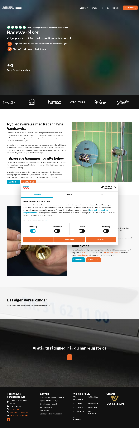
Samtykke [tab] (37, 194)
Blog (107, 8)
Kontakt (115, 8)
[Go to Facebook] (8, 420)
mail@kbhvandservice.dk (111, 252)
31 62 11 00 (29, 182)
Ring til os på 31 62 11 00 (23, 56)
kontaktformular (83, 255)
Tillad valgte (69, 240)
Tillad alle (100, 240)
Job (101, 8)
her (46, 220)
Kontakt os (13, 182)
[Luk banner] (115, 187)
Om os (94, 8)
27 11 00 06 (133, 2)
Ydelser (83, 8)
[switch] (57, 231)
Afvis (38, 240)
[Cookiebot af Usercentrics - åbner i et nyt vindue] (102, 187)
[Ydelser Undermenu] (88, 8)
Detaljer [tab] (70, 194)
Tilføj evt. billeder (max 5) (108, 77)
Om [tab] (102, 194)
